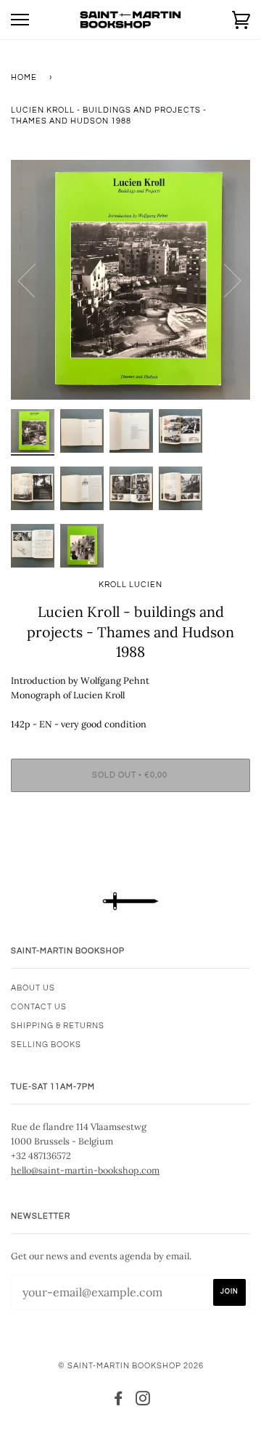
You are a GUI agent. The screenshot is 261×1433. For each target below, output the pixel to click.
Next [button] (223, 279)
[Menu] (20, 20)
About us (33, 988)
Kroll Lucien (130, 585)
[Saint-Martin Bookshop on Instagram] (143, 1401)
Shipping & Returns (57, 1026)
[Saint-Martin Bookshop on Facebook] (118, 1401)
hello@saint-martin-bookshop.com (85, 1170)
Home (24, 77)
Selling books (46, 1045)
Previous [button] (35, 279)
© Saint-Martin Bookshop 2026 (131, 1366)
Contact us (39, 1007)
